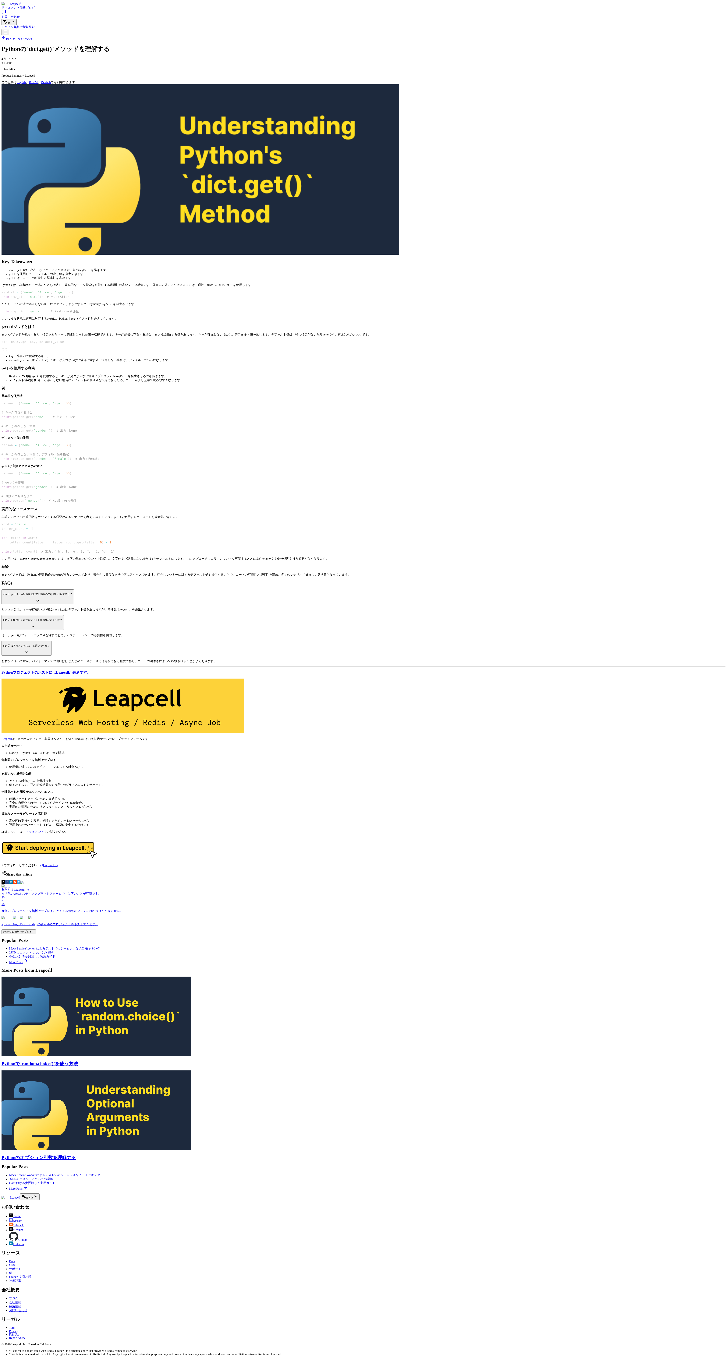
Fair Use (14, 1334)
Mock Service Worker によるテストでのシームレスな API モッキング (54, 948)
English (21, 82)
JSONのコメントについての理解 (31, 952)
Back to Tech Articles (19, 38)
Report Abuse (17, 1338)
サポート (15, 1268)
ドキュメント (11, 7)
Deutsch (46, 82)
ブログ (30, 7)
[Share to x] (3, 882)
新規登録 (24, 27)
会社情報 (15, 1302)
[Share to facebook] (7, 882)
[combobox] (9, 22)
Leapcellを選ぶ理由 (21, 1276)
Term (12, 1327)
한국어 (33, 82)
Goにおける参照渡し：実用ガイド (32, 956)
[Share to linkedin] (11, 882)
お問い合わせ (18, 1310)
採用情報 (15, 1306)
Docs (12, 1261)
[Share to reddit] (15, 882)
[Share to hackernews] (29, 882)
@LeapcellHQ (49, 865)
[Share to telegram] (18, 882)
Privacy (13, 1331)
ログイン (8, 27)
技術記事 (15, 1280)
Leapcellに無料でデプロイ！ (18, 931)
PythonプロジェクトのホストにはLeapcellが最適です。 (46, 672)
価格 (23, 7)
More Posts (16, 962)
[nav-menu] (5, 32)
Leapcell (7, 738)
